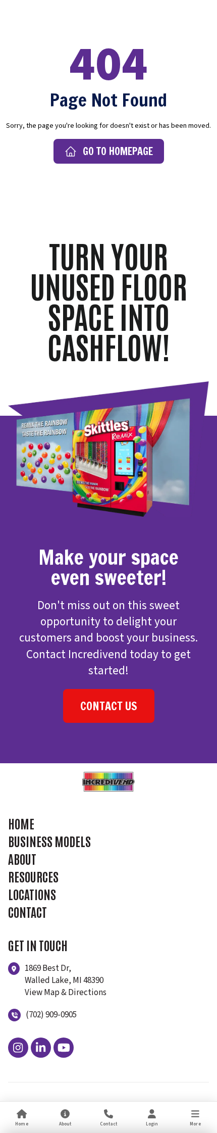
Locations (32, 894)
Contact (27, 911)
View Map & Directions (65, 993)
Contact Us (108, 706)
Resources (33, 876)
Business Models (49, 841)
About (22, 858)
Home (21, 823)
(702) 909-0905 (51, 1015)
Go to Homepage (118, 151)
